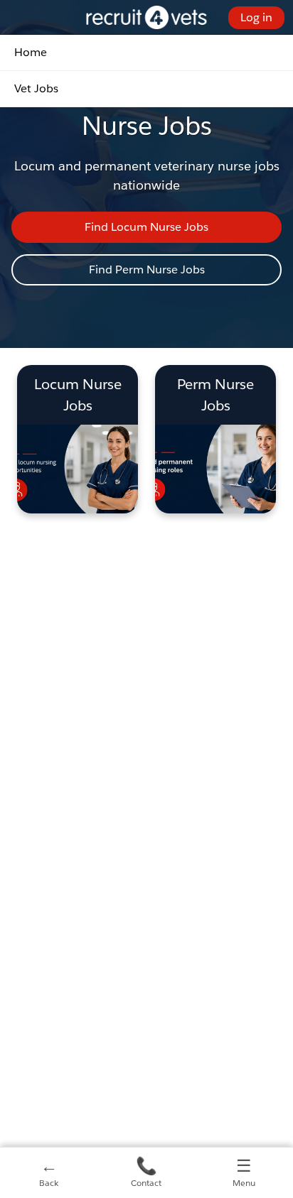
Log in (256, 17)
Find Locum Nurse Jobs (146, 226)
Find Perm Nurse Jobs (147, 269)
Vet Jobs (36, 88)
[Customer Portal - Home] (147, 17)
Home (30, 52)
